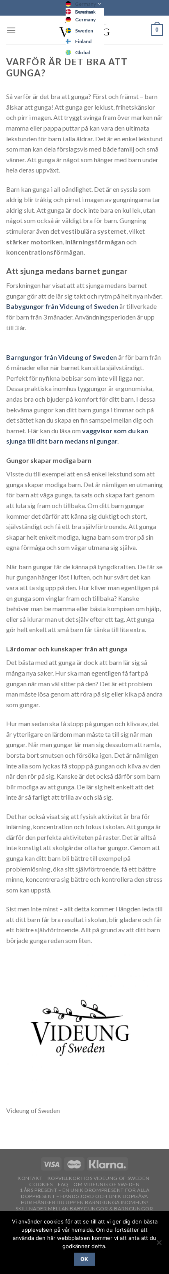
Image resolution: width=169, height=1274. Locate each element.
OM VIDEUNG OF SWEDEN (106, 1184)
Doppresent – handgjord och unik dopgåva (84, 1196)
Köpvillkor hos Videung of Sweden (99, 1178)
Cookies (41, 1184)
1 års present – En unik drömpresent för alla (85, 1190)
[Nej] (159, 1244)
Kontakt (30, 1178)
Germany (85, 4)
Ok (84, 1259)
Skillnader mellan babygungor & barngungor (84, 1208)
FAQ (63, 1184)
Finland (83, 41)
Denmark (85, 12)
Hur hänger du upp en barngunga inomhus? (84, 1202)
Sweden (84, 31)
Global (82, 52)
